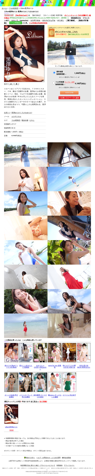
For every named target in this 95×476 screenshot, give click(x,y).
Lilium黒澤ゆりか (11, 427)
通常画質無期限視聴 (61, 72)
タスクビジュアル (48, 20)
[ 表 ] (11, 84)
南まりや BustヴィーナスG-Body (11, 366)
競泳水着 (25, 120)
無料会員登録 (66, 457)
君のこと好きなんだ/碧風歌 (25, 366)
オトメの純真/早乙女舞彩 (11, 396)
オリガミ (60, 20)
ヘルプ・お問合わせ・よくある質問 (48, 457)
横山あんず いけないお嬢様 (55, 396)
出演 (7, 112)
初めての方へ (30, 457)
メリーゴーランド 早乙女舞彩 (26, 396)
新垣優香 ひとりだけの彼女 (40, 396)
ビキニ (32, 120)
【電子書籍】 (71, 20)
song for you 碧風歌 (54, 366)
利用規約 (60, 465)
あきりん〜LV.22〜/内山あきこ (40, 367)
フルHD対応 (13, 8)
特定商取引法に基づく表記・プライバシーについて (38, 465)
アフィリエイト (69, 465)
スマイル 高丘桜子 (69, 395)
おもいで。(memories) (19, 20)
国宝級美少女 (76, 18)
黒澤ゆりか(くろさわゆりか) (21, 112)
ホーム (4, 8)
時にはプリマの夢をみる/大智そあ (69, 366)
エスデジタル (35, 20)
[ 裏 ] (16, 84)
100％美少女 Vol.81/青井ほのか (83, 366)
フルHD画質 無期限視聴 (64, 83)
